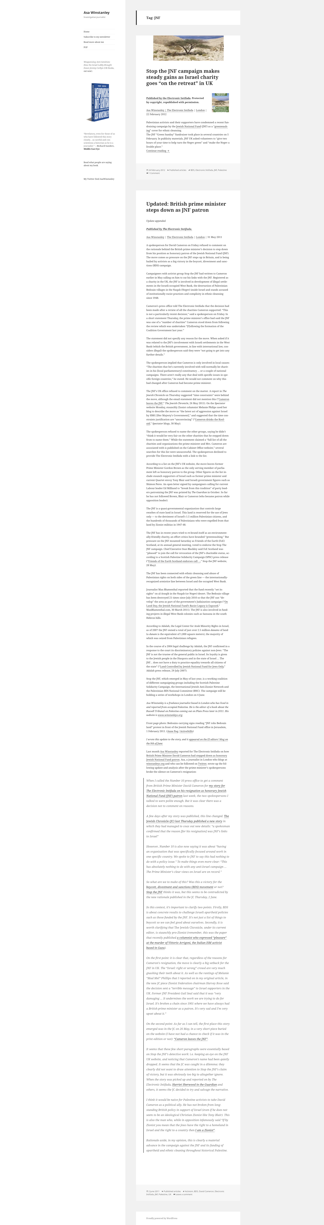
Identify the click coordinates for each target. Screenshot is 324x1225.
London (200, 110)
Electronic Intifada (204, 170)
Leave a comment (184, 1194)
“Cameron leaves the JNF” (191, 1039)
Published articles (177, 170)
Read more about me (94, 42)
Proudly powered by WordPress (161, 1218)
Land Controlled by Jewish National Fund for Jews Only (192, 666)
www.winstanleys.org (170, 715)
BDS (193, 170)
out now (88, 71)
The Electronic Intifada (180, 237)
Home (86, 31)
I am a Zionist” (205, 1130)
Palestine (222, 170)
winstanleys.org (155, 763)
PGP (86, 47)
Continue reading (158, 150)
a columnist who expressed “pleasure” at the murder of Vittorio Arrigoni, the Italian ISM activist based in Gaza (186, 943)
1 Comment (154, 173)
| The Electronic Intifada (178, 110)
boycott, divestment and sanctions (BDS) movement (179, 887)
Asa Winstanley (96, 12)
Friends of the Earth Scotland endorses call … (174, 561)
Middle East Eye (92, 149)
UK (169, 1194)
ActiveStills (186, 731)
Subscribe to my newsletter (97, 36)
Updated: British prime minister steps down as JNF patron (186, 206)
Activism (189, 1191)
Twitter (202, 763)
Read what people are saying (98, 162)
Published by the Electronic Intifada (168, 98)
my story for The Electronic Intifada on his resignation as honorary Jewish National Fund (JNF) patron (186, 791)
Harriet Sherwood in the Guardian (194, 1084)
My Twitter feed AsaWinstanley (99, 179)
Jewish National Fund (188, 126)
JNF (215, 170)
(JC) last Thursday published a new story (195, 821)
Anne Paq (172, 731)
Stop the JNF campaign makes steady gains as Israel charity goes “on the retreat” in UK (183, 76)
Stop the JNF (154, 892)
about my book (91, 165)
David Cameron (206, 1191)
